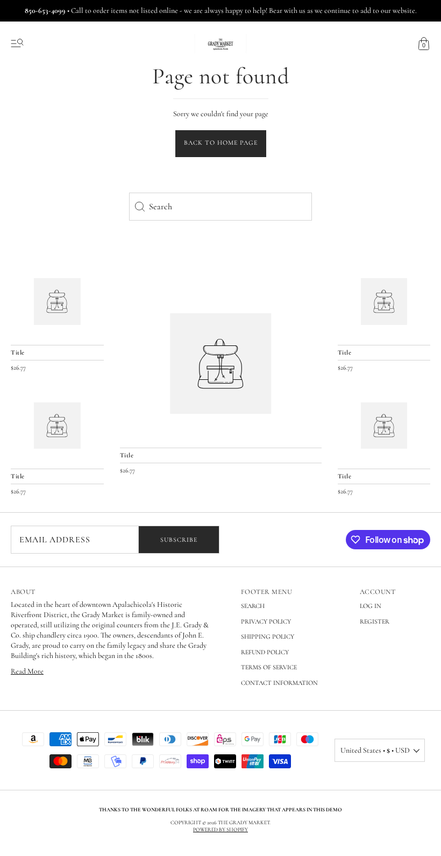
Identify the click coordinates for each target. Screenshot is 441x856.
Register (374, 621)
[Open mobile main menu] (17, 43)
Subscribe (178, 539)
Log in (370, 606)
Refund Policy (265, 652)
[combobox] (220, 206)
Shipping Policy (267, 636)
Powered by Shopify (220, 829)
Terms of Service (269, 667)
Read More (27, 671)
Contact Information (279, 683)
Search (253, 606)
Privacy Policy (266, 621)
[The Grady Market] (221, 363)
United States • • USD (375, 750)
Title (127, 455)
